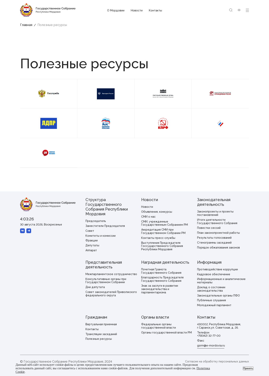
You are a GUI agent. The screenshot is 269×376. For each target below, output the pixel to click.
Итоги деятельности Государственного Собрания (217, 221)
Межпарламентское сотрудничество (111, 274)
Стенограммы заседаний (214, 242)
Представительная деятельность (103, 264)
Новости (137, 10)
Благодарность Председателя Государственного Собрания (162, 279)
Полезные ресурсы (98, 338)
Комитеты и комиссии (100, 235)
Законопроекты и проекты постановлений (215, 213)
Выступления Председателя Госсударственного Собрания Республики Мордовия (162, 246)
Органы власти (155, 317)
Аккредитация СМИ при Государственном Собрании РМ (163, 231)
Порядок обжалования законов (218, 247)
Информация (209, 262)
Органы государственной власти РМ (166, 332)
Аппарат (91, 250)
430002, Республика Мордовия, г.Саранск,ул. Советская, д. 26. (219, 326)
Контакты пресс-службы (158, 237)
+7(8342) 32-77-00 (209, 335)
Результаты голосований (214, 237)
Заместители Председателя (105, 225)
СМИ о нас (148, 216)
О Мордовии (115, 10)
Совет (89, 230)
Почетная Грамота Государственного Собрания (161, 271)
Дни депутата (95, 287)
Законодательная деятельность (213, 202)
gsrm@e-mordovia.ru (211, 345)
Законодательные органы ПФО (218, 295)
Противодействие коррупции (217, 269)
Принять (248, 368)
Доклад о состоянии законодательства (211, 289)
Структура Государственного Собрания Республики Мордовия (106, 206)
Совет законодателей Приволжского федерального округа (111, 293)
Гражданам (96, 317)
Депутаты (92, 245)
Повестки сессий (209, 227)
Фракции (91, 240)
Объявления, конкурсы (156, 211)
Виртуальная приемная (101, 324)
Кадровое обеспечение (213, 274)
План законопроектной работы (218, 232)
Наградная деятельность (165, 262)
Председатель (95, 221)
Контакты (155, 10)
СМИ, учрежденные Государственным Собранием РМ (164, 223)
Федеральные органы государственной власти (158, 326)
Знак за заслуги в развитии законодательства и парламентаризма (159, 289)
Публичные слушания (211, 300)
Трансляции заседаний (101, 334)
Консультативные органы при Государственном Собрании (105, 280)
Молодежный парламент (214, 305)
